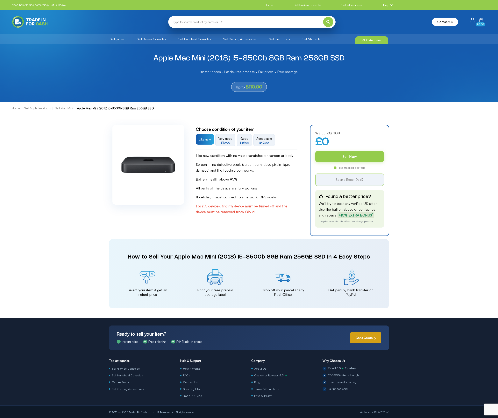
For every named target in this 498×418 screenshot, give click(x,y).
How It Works (191, 368)
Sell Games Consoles (151, 39)
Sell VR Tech (311, 39)
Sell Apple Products (37, 108)
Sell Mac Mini (64, 108)
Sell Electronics (279, 39)
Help (386, 5)
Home (269, 5)
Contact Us (445, 22)
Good (244, 140)
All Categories (371, 40)
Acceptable (264, 140)
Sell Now (350, 156)
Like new (205, 139)
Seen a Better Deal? (349, 180)
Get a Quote (364, 338)
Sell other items (351, 5)
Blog (257, 382)
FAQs (186, 375)
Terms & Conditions (266, 389)
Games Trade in (122, 382)
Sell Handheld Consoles (194, 39)
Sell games (117, 39)
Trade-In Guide (192, 395)
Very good (225, 140)
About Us (260, 368)
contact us (367, 209)
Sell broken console (307, 5)
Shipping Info (191, 389)
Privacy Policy (263, 395)
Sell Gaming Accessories (240, 39)
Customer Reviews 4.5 (270, 375)
